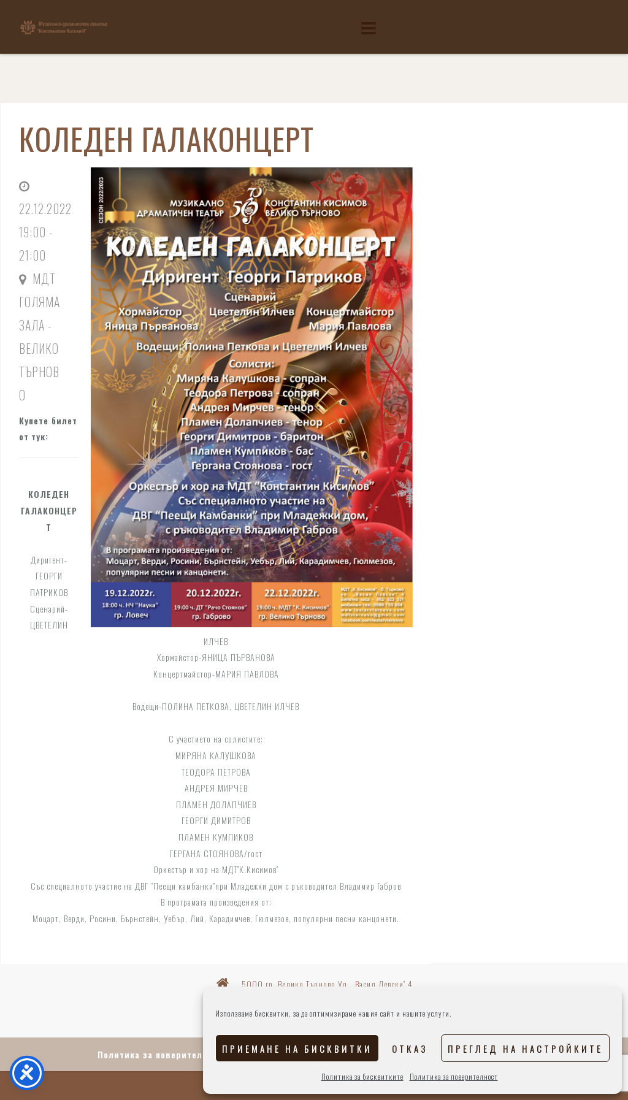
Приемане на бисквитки (297, 1048)
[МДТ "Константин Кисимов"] (64, 26)
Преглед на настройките (525, 1048)
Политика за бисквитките (362, 1076)
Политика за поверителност (454, 1076)
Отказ (410, 1048)
